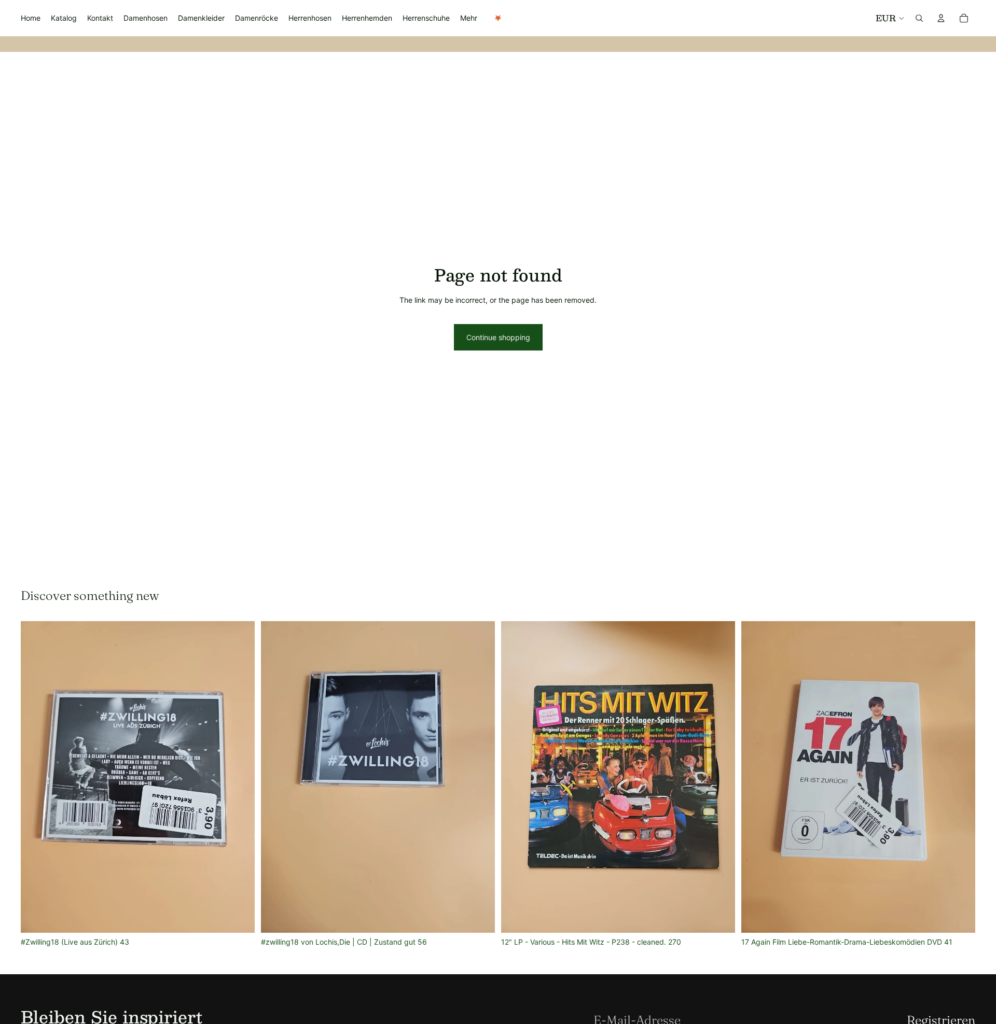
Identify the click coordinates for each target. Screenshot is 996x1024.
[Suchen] (919, 18)
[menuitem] (468, 18)
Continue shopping (498, 337)
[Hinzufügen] (238, 917)
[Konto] (941, 18)
